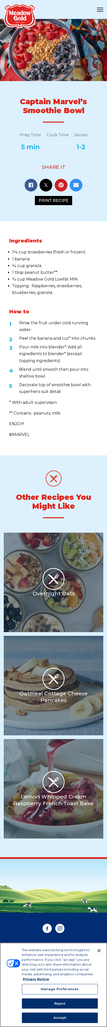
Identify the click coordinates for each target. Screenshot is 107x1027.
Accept (60, 1018)
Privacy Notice (36, 979)
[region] (53, 985)
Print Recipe (53, 200)
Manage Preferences (60, 989)
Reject (59, 1003)
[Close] (99, 950)
